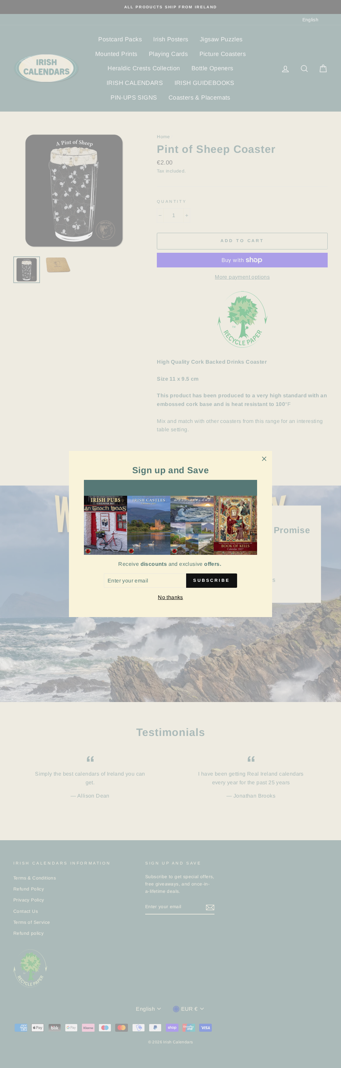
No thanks (170, 597)
